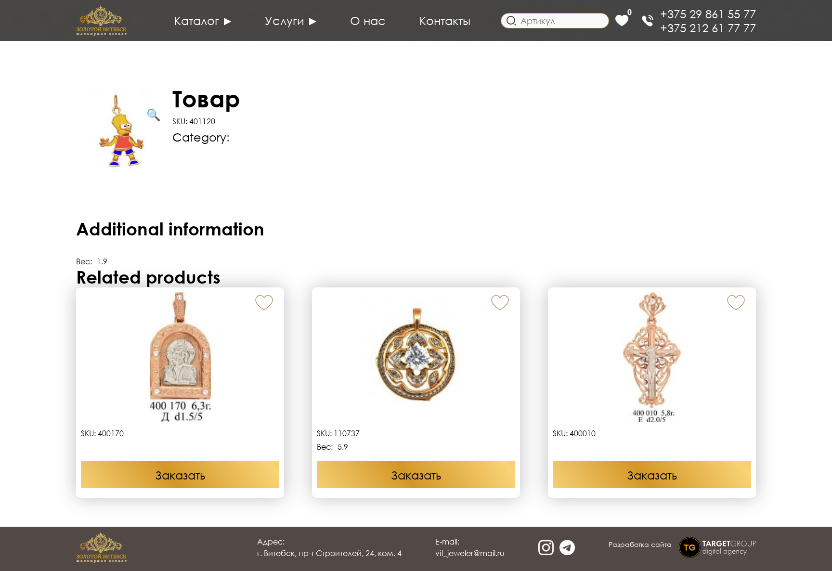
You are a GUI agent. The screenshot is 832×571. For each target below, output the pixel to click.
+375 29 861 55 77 (708, 14)
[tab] (415, 162)
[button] (264, 303)
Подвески (261, 137)
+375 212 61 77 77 (708, 28)
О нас (368, 20)
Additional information (235, 162)
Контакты (444, 20)
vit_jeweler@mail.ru (470, 553)
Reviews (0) (108, 200)
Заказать (180, 475)
